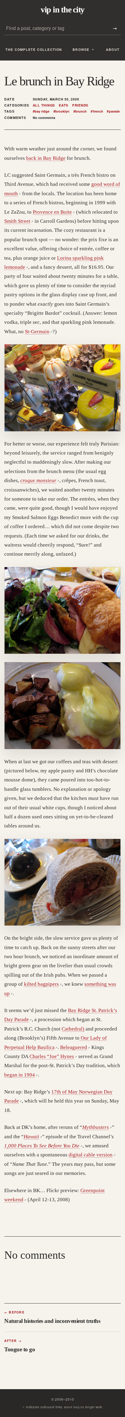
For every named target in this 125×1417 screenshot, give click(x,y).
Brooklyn (61, 111)
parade (113, 111)
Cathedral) (73, 1029)
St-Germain (38, 331)
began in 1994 (21, 1075)
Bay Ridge (41, 111)
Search (114, 28)
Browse (81, 49)
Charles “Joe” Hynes (53, 1056)
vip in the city (62, 9)
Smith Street (18, 221)
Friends (80, 105)
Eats (63, 105)
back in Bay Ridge (46, 158)
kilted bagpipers (43, 984)
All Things (44, 105)
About (113, 49)
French (97, 111)
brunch (80, 111)
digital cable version (92, 1155)
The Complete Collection (33, 49)
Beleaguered (75, 1047)
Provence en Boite (54, 212)
